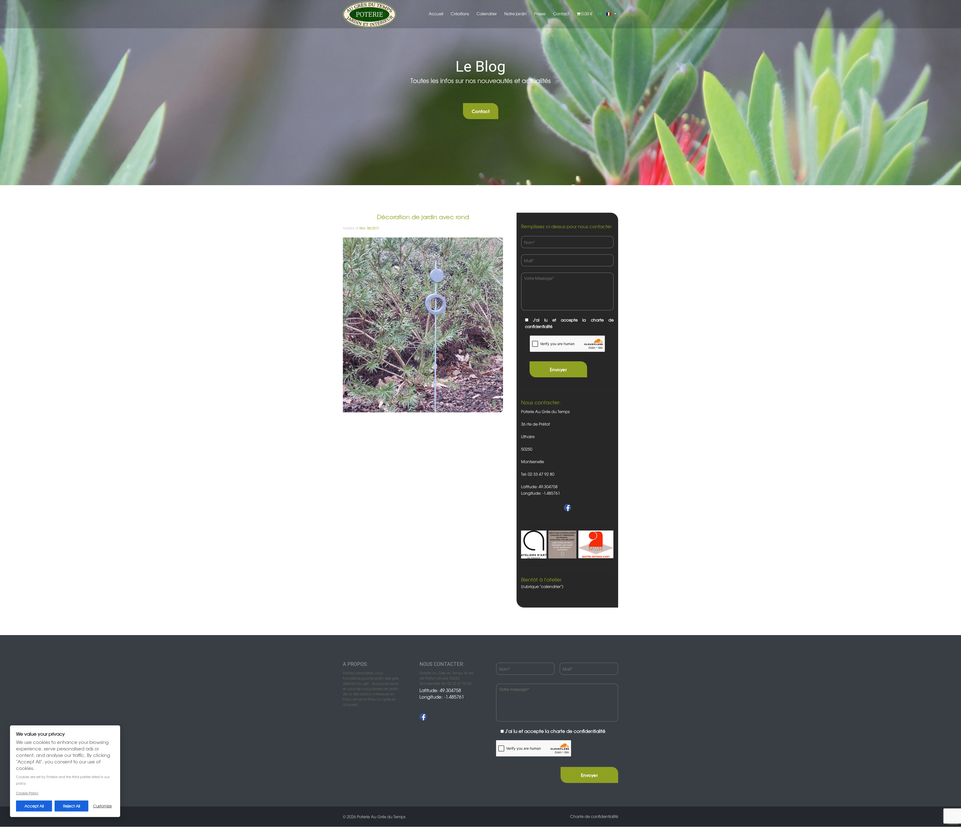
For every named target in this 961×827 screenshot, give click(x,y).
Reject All (71, 805)
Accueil (436, 14)
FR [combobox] (600, 14)
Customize (102, 805)
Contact (561, 14)
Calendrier (486, 14)
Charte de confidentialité (594, 816)
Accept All (34, 805)
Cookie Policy (27, 793)
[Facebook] (423, 716)
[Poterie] (369, 14)
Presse (540, 14)
